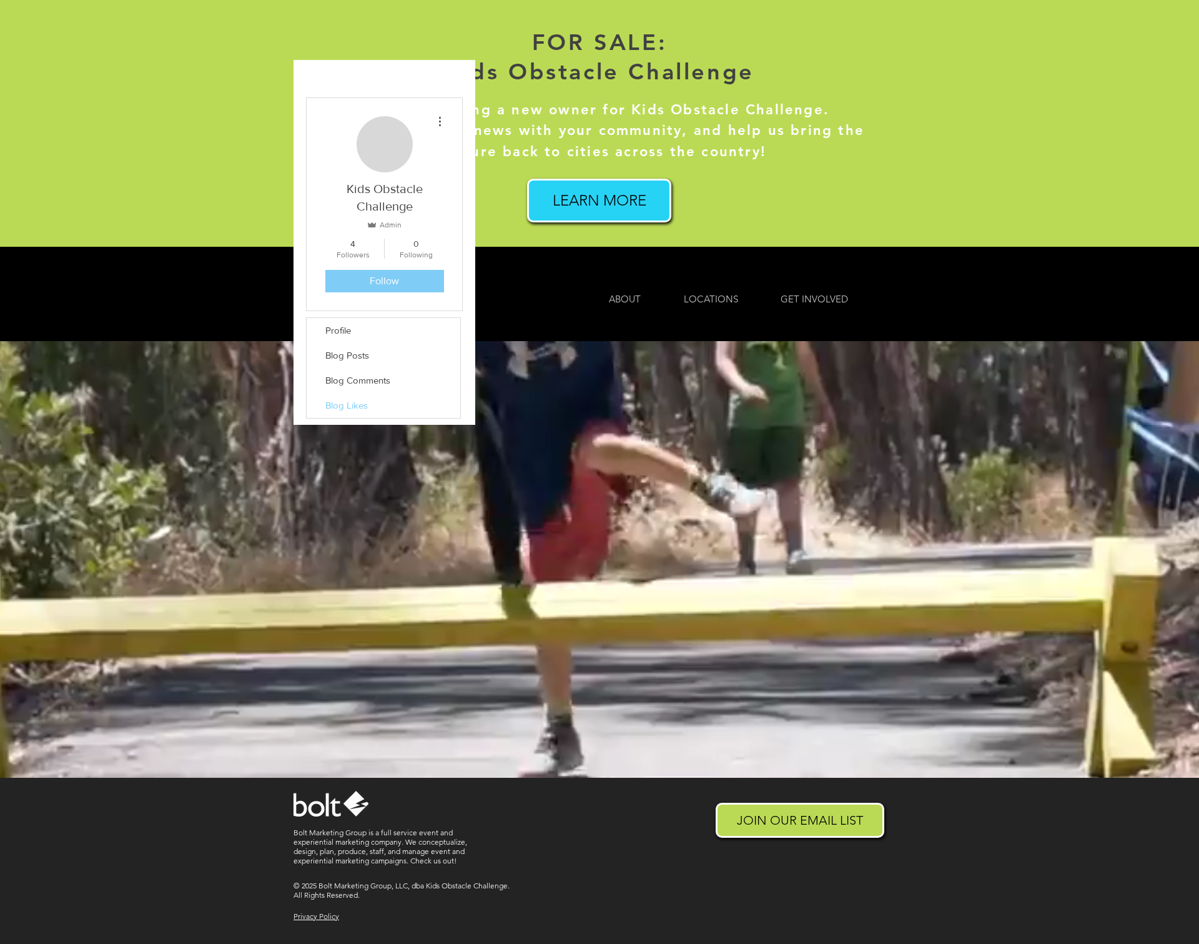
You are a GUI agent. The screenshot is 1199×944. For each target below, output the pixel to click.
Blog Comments (357, 380)
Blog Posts (347, 355)
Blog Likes (346, 405)
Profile (338, 330)
